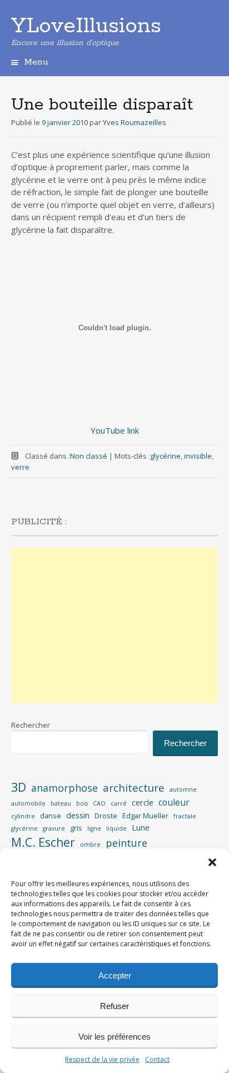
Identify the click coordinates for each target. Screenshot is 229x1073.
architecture (134, 788)
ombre (90, 844)
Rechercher (30, 725)
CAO (99, 803)
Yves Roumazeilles (134, 122)
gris (76, 828)
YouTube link (115, 430)
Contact (157, 1059)
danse (50, 816)
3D (18, 787)
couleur (174, 802)
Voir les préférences (114, 1036)
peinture (126, 843)
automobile (28, 803)
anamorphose (64, 787)
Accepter (114, 975)
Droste (105, 816)
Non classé (88, 456)
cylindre (23, 816)
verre (20, 467)
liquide (116, 828)
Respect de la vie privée (102, 1059)
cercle (142, 802)
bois (82, 803)
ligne (94, 828)
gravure (54, 828)
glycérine (165, 456)
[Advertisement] (114, 625)
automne (183, 789)
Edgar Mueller (145, 816)
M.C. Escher (43, 842)
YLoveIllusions (86, 26)
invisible (198, 456)
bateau (61, 803)
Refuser (114, 1006)
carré (119, 803)
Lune (141, 827)
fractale (184, 816)
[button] (212, 862)
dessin (77, 815)
